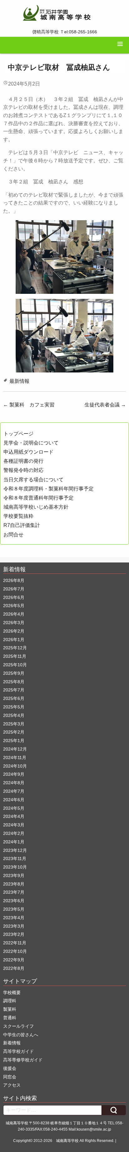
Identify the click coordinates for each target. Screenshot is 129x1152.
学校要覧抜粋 (18, 516)
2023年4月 (13, 917)
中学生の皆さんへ (20, 1034)
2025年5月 (13, 706)
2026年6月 (13, 597)
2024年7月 (13, 791)
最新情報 (19, 381)
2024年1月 (13, 841)
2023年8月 (13, 883)
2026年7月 (13, 588)
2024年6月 (13, 799)
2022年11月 (14, 942)
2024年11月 (14, 757)
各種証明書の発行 (23, 461)
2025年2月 (13, 732)
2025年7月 (13, 689)
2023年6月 (13, 900)
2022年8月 (13, 968)
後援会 (9, 1068)
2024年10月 (15, 766)
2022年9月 (13, 959)
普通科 (9, 1017)
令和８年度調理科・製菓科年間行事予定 (48, 488)
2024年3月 (13, 824)
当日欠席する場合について (33, 479)
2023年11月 (14, 858)
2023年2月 (13, 934)
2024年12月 (15, 749)
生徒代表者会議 (105, 404)
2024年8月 (13, 782)
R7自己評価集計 (21, 525)
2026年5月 (13, 605)
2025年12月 (15, 647)
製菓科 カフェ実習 (28, 404)
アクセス (12, 1085)
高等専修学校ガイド (23, 1059)
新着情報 (12, 1042)
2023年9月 (13, 875)
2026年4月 (13, 614)
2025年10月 (15, 664)
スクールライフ (18, 1026)
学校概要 (12, 992)
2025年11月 (14, 656)
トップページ (18, 433)
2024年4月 (13, 816)
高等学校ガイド (18, 1051)
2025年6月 (13, 698)
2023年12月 (15, 850)
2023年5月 (13, 909)
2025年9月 (13, 673)
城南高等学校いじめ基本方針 (36, 507)
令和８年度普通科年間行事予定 (38, 498)
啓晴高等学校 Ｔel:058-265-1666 (64, 31)
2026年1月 (13, 639)
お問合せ (13, 534)
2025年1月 (13, 740)
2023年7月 (13, 892)
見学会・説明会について (31, 442)
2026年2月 (13, 631)
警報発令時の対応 (23, 470)
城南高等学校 (67, 1140)
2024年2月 (13, 833)
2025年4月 (13, 715)
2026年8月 (13, 580)
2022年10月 (15, 951)
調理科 (9, 1000)
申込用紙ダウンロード (28, 452)
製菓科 (9, 1009)
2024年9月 (13, 774)
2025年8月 (13, 681)
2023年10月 (15, 867)
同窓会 (9, 1076)
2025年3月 (13, 723)
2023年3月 (13, 926)
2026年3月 (13, 622)
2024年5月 (13, 808)
